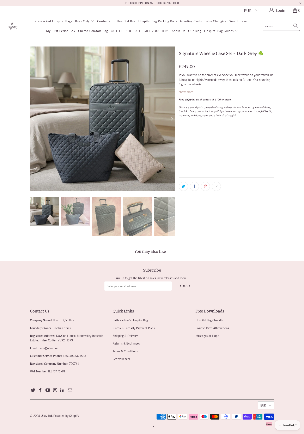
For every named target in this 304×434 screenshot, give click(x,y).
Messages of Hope (207, 335)
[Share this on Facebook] (194, 186)
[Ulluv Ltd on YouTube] (48, 390)
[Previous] (33, 118)
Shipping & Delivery (125, 335)
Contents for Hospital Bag (116, 21)
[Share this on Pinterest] (205, 186)
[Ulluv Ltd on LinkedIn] (63, 390)
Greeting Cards (191, 21)
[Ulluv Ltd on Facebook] (40, 390)
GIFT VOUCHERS (156, 31)
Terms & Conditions (125, 351)
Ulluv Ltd (46, 415)
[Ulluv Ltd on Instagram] (55, 390)
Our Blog (194, 31)
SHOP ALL (133, 31)
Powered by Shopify (66, 415)
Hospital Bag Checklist (209, 320)
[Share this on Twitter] (183, 186)
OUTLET (117, 31)
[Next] (171, 118)
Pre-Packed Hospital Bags (53, 21)
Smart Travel (238, 21)
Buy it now (250, 142)
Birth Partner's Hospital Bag (130, 320)
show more (186, 92)
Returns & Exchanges (126, 343)
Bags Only (83, 21)
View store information (195, 167)
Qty (181, 122)
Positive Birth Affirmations (212, 328)
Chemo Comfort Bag (93, 31)
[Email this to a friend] (216, 186)
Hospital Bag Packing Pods (157, 21)
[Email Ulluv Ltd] (70, 390)
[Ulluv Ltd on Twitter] (33, 390)
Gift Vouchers (121, 359)
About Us (178, 31)
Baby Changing (215, 21)
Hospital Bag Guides (219, 31)
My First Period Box (60, 31)
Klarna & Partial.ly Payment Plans (134, 328)
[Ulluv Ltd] (13, 26)
